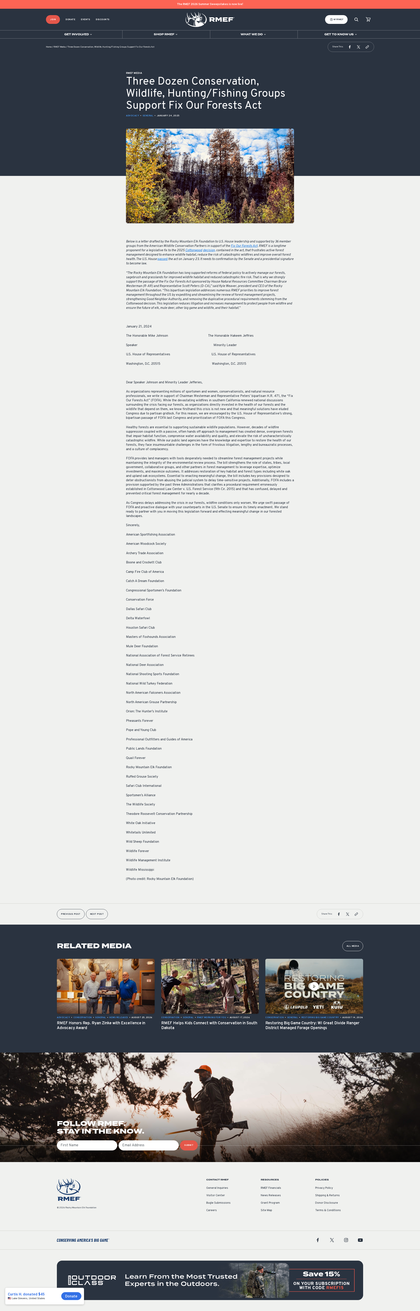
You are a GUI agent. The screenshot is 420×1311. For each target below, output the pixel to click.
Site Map (266, 1210)
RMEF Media (60, 47)
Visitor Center (215, 1195)
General (148, 115)
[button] (349, 47)
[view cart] (368, 19)
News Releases (271, 1195)
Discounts (103, 19)
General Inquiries (217, 1188)
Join (53, 19)
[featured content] (210, 1280)
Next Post (97, 914)
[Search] (356, 19)
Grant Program (270, 1203)
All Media (352, 946)
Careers (211, 1210)
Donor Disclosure (326, 1203)
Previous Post (70, 914)
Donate (70, 19)
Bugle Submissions (218, 1203)
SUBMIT (188, 1145)
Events (85, 19)
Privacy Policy (324, 1188)
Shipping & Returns (327, 1195)
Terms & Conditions (328, 1210)
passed (163, 259)
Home (49, 47)
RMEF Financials (271, 1188)
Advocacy (132, 115)
